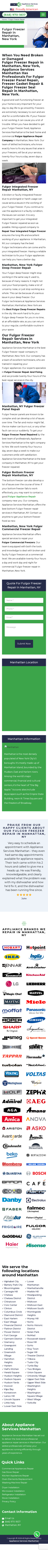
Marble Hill (33, 1291)
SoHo (30, 1345)
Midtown (32, 1301)
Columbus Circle (13, 1312)
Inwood (8, 1386)
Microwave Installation (13, 1491)
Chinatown (10, 1301)
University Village (36, 1376)
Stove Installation (10, 1498)
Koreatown (10, 1392)
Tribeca (31, 1359)
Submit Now (24, 643)
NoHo (30, 1322)
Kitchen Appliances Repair (15, 1475)
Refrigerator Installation (14, 1494)
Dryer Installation (10, 1487)
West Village (34, 1399)
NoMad (31, 1335)
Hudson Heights (13, 1376)
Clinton (8, 1308)
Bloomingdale (11, 1288)
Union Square (34, 1372)
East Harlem (11, 1318)
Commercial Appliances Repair (18, 1468)
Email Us (9, 1518)
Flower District (12, 1332)
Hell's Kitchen (11, 1369)
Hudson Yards (11, 1382)
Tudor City (32, 1362)
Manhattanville (35, 1288)
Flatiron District (12, 1328)
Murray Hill (33, 1318)
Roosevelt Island (36, 1338)
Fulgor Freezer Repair (16, 19)
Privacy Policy (9, 1501)
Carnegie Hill (11, 1291)
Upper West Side (36, 1382)
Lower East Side (13, 1406)
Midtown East (34, 1305)
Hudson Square (12, 1379)
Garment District (13, 1338)
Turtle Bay (32, 1365)
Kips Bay (9, 1389)
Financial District (13, 1325)
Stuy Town (33, 1349)
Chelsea (8, 1295)
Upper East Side (36, 1379)
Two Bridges (34, 1369)
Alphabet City (11, 1281)
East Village (10, 1322)
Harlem (8, 1365)
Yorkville (31, 1403)
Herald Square (11, 1372)
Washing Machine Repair (14, 1482)
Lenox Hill (9, 1396)
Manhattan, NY (13, 1525)
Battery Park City (13, 1285)
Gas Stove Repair (10, 1472)
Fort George (10, 1335)
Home (4, 19)
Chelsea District (12, 1298)
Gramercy (9, 1342)
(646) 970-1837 (15, 14)
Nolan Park (33, 1332)
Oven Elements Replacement (17, 1479)
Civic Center (10, 1305)
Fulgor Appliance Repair (22, 496)
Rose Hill (32, 1342)
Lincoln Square (12, 1399)
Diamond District (13, 1315)
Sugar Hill (32, 1352)
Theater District (35, 1355)
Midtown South (35, 1308)
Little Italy (9, 1403)
